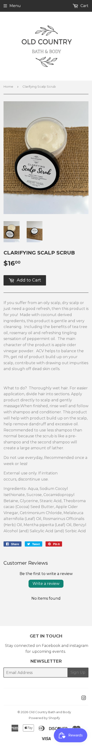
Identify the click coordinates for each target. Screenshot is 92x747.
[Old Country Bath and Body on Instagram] (83, 698)
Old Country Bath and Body (50, 712)
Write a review (46, 583)
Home (8, 86)
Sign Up (78, 672)
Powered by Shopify (44, 718)
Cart (83, 6)
